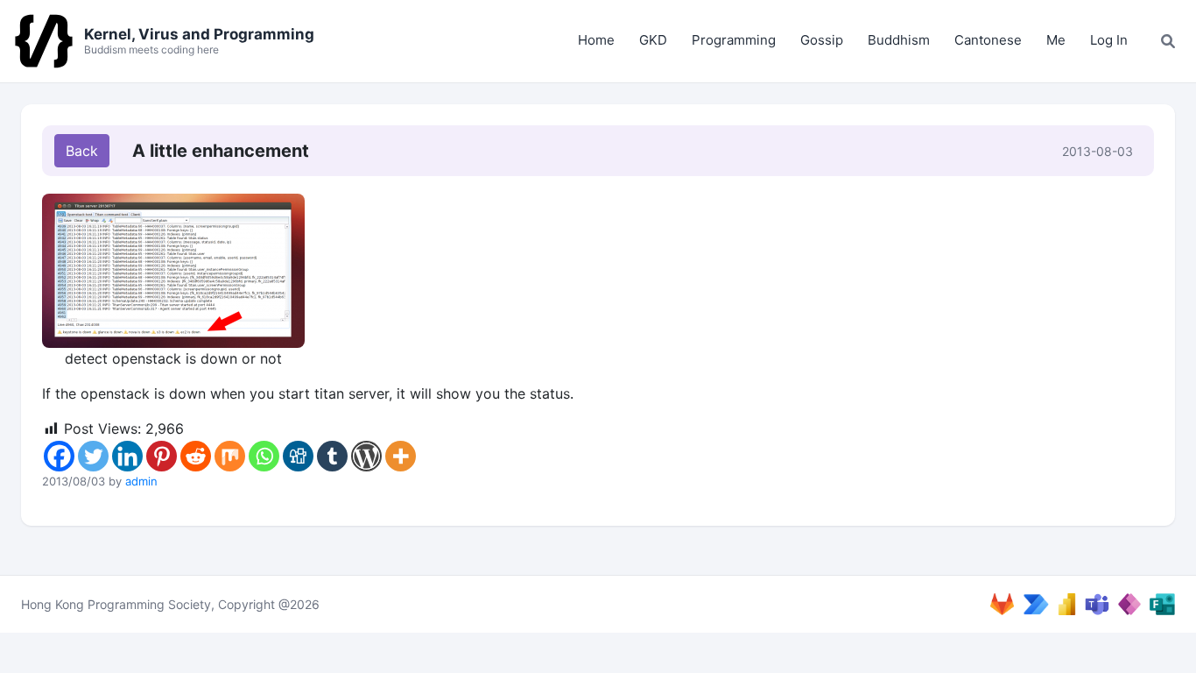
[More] (400, 456)
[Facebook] (59, 456)
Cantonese (988, 40)
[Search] (1168, 41)
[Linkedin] (127, 456)
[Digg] (298, 456)
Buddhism (899, 40)
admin (141, 481)
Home (596, 40)
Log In (1109, 40)
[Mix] (230, 456)
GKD (653, 40)
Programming (734, 40)
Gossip (821, 40)
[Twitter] (93, 456)
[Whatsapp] (264, 456)
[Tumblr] (332, 456)
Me (1056, 40)
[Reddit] (195, 456)
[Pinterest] (161, 456)
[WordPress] (366, 456)
